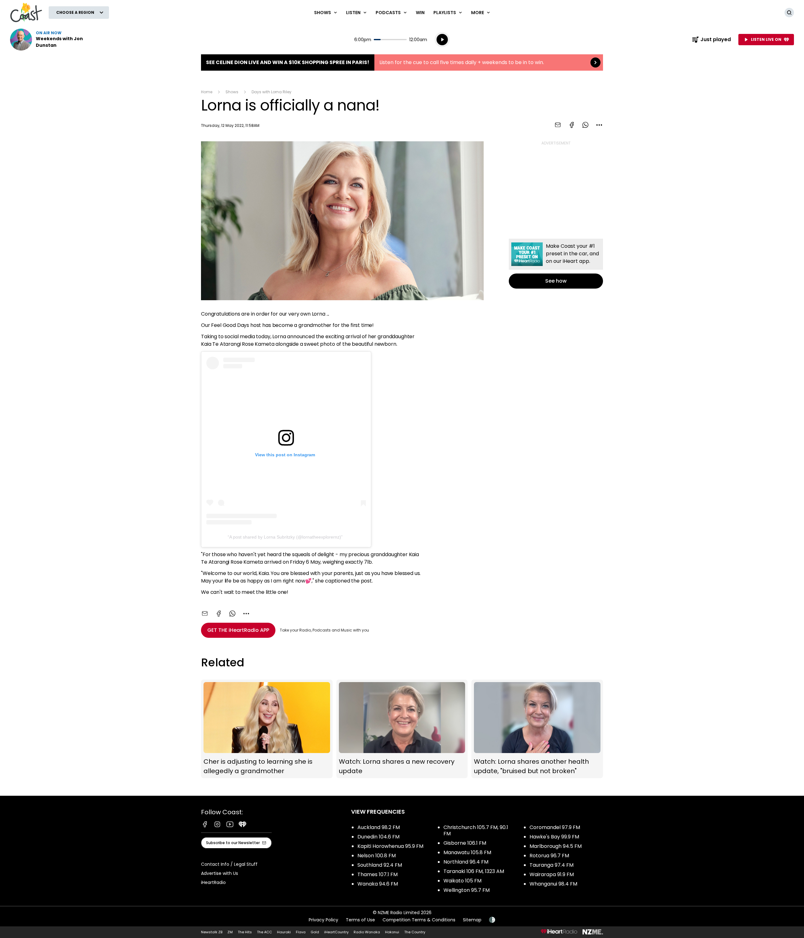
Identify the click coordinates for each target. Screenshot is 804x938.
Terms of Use (360, 920)
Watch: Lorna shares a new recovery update (402, 729)
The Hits (245, 932)
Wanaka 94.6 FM (377, 883)
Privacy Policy (323, 920)
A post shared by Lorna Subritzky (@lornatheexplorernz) (285, 536)
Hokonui (392, 932)
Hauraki (284, 932)
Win (420, 12)
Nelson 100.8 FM (376, 855)
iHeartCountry (336, 932)
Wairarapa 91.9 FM (552, 874)
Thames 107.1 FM (377, 874)
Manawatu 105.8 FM (467, 852)
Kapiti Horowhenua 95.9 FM (390, 846)
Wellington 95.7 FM (466, 890)
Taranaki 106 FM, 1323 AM (473, 871)
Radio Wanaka (367, 932)
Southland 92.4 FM (379, 865)
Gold (315, 932)
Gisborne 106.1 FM (464, 843)
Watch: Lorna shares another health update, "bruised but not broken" (537, 729)
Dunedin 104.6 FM (378, 836)
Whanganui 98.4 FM (553, 883)
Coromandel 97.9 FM (555, 827)
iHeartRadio (213, 882)
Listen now (50, 40)
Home (206, 92)
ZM (230, 932)
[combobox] (599, 125)
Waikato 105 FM (462, 880)
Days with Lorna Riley (271, 92)
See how (556, 264)
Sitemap (472, 920)
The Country (414, 932)
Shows (231, 92)
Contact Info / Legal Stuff (229, 864)
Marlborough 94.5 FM (556, 846)
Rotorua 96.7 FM (549, 855)
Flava (301, 932)
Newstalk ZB (211, 932)
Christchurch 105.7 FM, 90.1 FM (475, 830)
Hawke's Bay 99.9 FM (554, 836)
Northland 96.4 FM (465, 861)
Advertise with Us (219, 873)
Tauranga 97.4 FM (551, 865)
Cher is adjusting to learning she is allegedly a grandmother (267, 729)
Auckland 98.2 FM (378, 827)
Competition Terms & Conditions (419, 920)
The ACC (264, 932)
